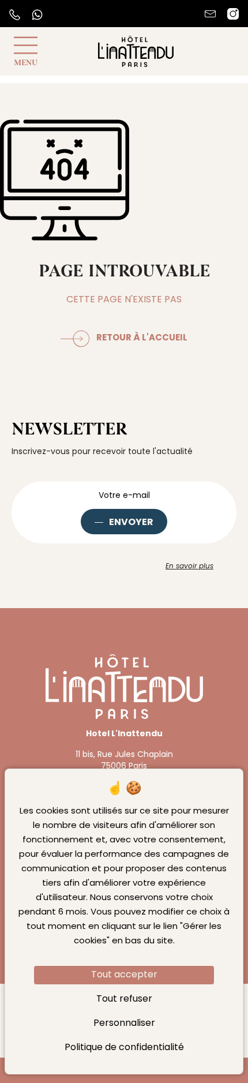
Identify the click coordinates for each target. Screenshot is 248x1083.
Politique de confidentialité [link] (124, 1047)
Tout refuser (124, 999)
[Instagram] (233, 14)
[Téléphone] (14, 14)
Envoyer (131, 523)
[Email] (210, 13)
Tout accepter (124, 975)
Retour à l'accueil (141, 338)
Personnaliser (124, 1023)
